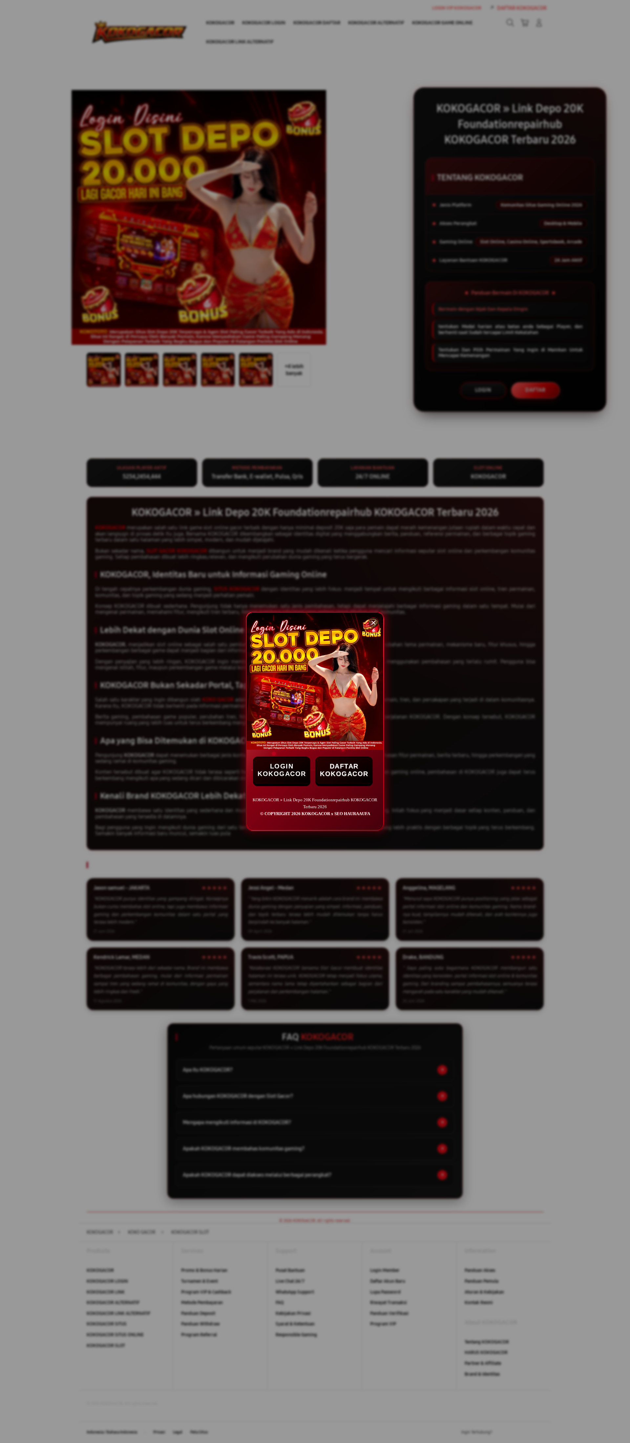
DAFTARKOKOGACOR (344, 770)
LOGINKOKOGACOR (282, 770)
